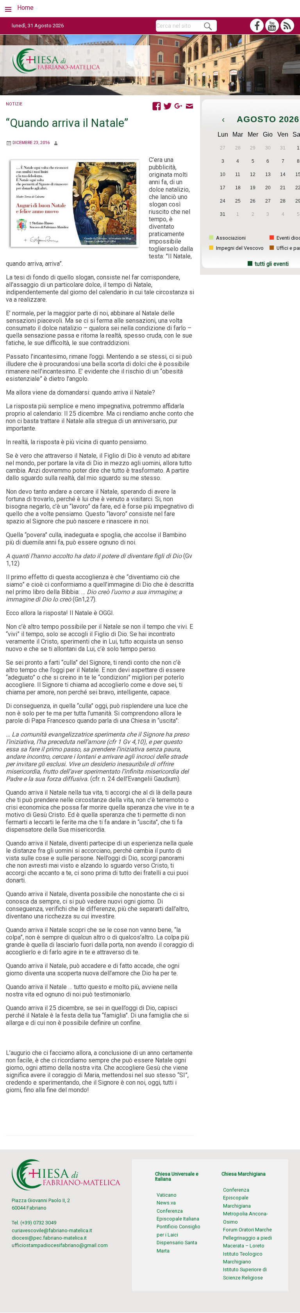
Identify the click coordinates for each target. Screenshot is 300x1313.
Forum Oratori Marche (247, 1230)
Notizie (14, 104)
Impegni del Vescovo (239, 248)
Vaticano (167, 1195)
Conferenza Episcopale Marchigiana (237, 1198)
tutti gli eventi (272, 264)
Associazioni (230, 238)
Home (25, 7)
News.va (166, 1203)
